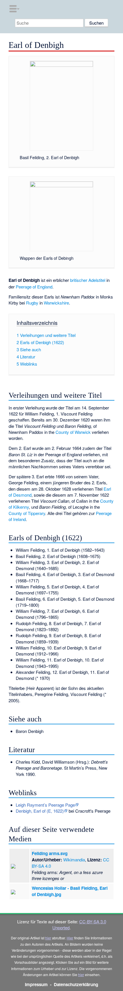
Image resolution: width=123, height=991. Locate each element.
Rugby (32, 303)
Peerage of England (34, 287)
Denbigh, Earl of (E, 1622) (40, 811)
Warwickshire (56, 303)
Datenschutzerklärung (76, 984)
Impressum (36, 984)
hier (48, 937)
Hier (70, 937)
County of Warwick (73, 432)
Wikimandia (74, 860)
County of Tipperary (27, 513)
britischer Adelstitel (87, 280)
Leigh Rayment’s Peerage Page (45, 805)
